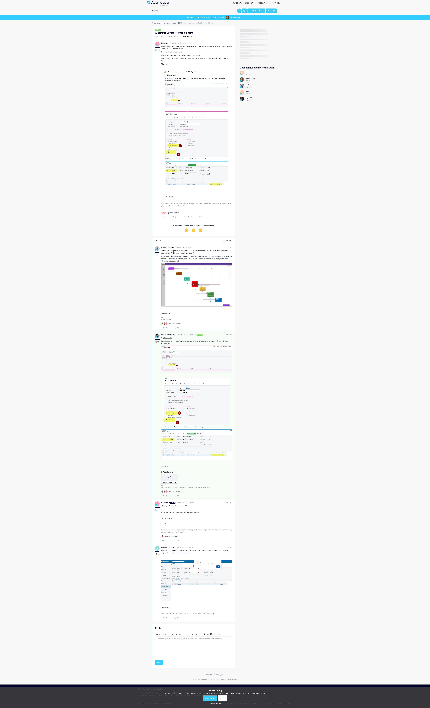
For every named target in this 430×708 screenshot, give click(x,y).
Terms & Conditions (200, 680)
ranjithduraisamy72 (168, 547)
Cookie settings (214, 680)
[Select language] (244, 11)
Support (249, 3)
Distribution (182, 23)
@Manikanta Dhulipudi (169, 550)
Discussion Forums (169, 23)
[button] (256, 11)
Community (275, 3)
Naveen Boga (251, 78)
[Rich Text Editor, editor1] (193, 647)
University (237, 3)
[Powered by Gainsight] (215, 675)
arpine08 (249, 98)
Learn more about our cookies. (254, 693)
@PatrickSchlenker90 (182, 78)
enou (247, 91)
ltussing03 (165, 43)
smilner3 (249, 85)
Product (261, 3)
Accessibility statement (229, 680)
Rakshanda (250, 72)
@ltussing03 (171, 75)
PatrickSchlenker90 (168, 247)
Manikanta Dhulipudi (168, 334)
